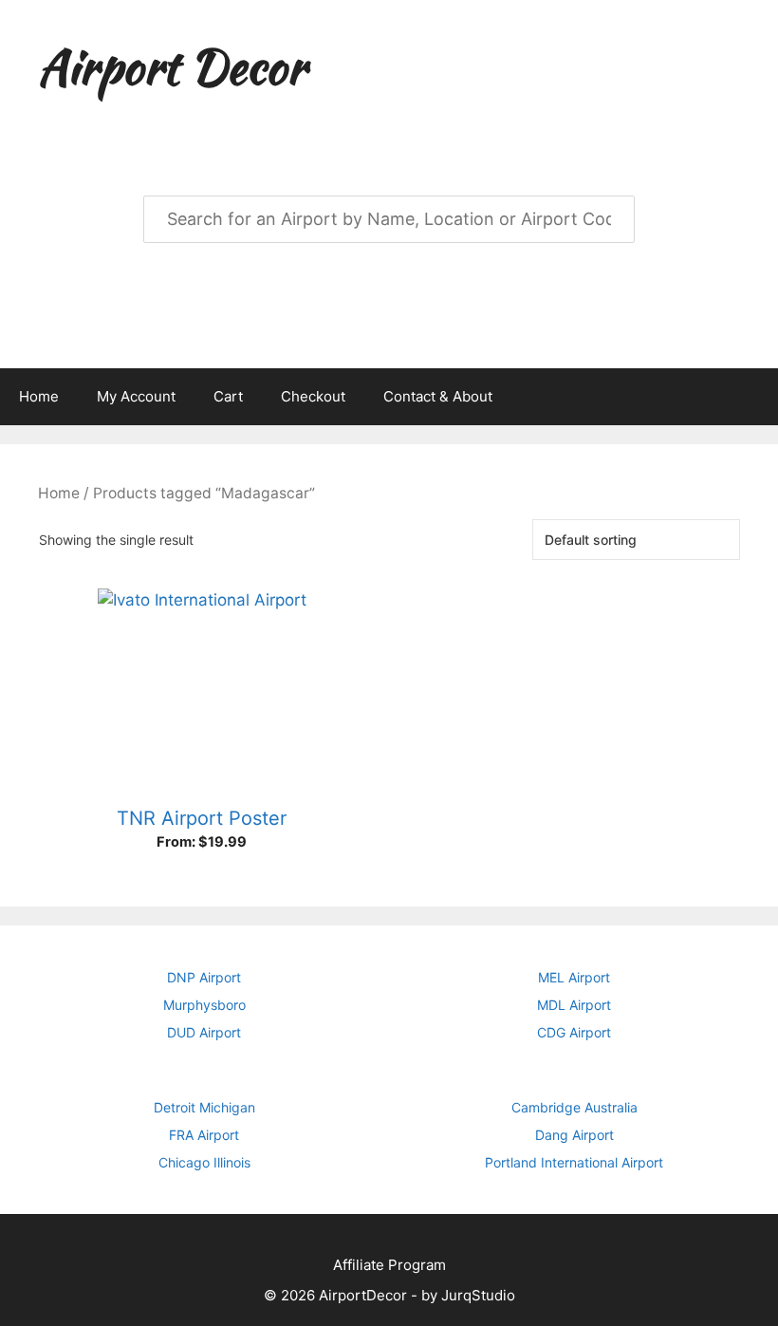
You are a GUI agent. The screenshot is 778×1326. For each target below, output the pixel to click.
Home (39, 396)
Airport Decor (172, 66)
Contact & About (437, 396)
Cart (228, 396)
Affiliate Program (389, 1265)
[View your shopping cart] (753, 396)
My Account (136, 396)
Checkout (313, 396)
